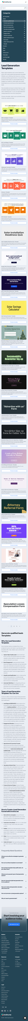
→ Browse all (3, 952)
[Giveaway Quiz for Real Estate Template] (14, 556)
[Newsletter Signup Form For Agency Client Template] (14, 333)
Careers (3, 978)
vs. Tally (16, 961)
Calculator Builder (5, 940)
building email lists (11, 707)
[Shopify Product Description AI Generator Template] (14, 580)
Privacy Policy (4, 994)
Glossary (3, 977)
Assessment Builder (5, 942)
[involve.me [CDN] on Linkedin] (10, 1011)
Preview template (14, 123)
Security (3, 1001)
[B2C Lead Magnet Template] (14, 134)
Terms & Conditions (5, 990)
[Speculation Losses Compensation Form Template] (14, 605)
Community (3, 970)
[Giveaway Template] (14, 184)
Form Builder (4, 938)
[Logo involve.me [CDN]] (6, 2)
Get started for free (14, 924)
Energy (16, 940)
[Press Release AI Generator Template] (14, 456)
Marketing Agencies (19, 949)
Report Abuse (4, 999)
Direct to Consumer (19, 945)
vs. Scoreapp (17, 959)
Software (17, 947)
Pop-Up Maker (4, 949)
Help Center (3, 959)
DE (6, 1007)
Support (3, 964)
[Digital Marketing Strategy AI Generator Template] (14, 531)
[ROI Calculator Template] (14, 209)
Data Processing (4, 996)
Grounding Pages (4, 975)
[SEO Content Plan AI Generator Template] (14, 283)
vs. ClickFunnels (18, 964)
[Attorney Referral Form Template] (14, 506)
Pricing (2, 971)
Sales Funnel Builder (5, 947)
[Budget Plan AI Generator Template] (14, 258)
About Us (3, 987)
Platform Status (4, 973)
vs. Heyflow (17, 966)
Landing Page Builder (5, 944)
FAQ (2, 961)
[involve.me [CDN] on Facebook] (5, 1011)
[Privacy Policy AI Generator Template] (14, 382)
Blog (2, 968)
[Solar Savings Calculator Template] (14, 308)
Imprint (2, 988)
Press (2, 980)
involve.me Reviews (5, 966)
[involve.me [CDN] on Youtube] (2, 1011)
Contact (3, 1003)
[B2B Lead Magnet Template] (14, 109)
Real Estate (17, 942)
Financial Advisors (18, 936)
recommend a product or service (17, 790)
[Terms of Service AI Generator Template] (14, 481)
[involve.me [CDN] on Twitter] (8, 1011)
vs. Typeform (17, 963)
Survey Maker (4, 945)
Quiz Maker (3, 936)
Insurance (17, 938)
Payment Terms (4, 992)
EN (3, 1007)
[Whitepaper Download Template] (14, 159)
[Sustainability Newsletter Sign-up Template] (14, 357)
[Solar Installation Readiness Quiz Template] (14, 233)
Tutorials (3, 963)
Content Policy (4, 997)
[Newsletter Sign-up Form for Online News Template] (14, 432)
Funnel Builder (4, 951)
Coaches (17, 944)
